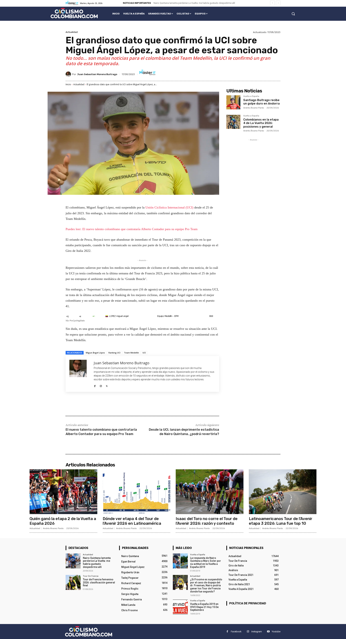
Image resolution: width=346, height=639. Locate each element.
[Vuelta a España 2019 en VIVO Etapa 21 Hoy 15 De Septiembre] (180, 606)
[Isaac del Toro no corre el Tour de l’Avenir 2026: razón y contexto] (209, 491)
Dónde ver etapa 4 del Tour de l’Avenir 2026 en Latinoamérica (132, 521)
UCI (144, 352)
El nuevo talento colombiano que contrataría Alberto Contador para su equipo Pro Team (101, 432)
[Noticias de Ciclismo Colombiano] (74, 13)
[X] (107, 385)
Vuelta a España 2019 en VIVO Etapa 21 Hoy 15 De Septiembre (204, 607)
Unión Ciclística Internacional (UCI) (169, 207)
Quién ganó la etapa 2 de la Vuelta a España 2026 (63, 521)
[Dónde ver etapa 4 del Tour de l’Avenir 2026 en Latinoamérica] (136, 491)
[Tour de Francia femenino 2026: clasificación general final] (73, 582)
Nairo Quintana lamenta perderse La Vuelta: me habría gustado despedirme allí (194, 3)
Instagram (256, 631)
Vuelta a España (251, 96)
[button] (293, 13)
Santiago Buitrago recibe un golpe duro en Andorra (261, 101)
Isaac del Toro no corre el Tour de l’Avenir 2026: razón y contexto (207, 521)
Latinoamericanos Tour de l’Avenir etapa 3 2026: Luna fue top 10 (280, 521)
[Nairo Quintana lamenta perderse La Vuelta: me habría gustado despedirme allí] (73, 560)
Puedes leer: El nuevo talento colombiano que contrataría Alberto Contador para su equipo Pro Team (132, 229)
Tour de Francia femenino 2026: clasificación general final (99, 582)
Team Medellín (131, 352)
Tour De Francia (90, 576)
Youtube (276, 631)
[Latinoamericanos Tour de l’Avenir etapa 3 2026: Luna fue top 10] (283, 491)
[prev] (272, 3)
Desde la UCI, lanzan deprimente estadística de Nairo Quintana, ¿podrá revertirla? (184, 432)
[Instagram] (101, 385)
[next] (278, 3)
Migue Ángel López (95, 352)
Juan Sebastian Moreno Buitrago (97, 74)
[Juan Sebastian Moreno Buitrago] (69, 74)
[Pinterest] (108, 404)
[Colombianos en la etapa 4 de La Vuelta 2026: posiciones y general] (233, 122)
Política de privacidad (247, 603)
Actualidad (72, 32)
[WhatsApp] (116, 404)
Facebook (236, 631)
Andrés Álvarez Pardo (253, 108)
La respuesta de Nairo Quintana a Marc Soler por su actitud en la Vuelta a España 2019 (205, 562)
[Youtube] (268, 631)
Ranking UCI (114, 352)
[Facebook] (95, 385)
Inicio (68, 84)
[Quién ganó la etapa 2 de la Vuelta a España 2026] (63, 491)
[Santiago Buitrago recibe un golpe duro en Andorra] (233, 102)
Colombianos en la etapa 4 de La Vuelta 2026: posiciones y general (261, 123)
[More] (125, 404)
